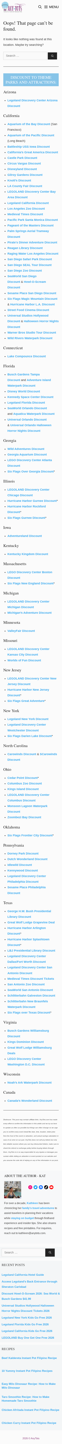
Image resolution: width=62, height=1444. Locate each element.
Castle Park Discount (22, 158)
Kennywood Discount (22, 870)
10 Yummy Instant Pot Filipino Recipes (27, 1370)
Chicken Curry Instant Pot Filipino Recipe (29, 1423)
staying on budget (22, 1218)
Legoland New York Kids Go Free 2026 (27, 1317)
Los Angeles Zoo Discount (26, 208)
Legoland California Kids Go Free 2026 (27, 1331)
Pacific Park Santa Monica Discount (32, 219)
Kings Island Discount (23, 789)
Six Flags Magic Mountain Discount (32, 298)
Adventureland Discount (24, 536)
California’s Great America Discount (32, 152)
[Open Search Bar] (40, 7)
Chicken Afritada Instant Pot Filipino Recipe (30, 1410)
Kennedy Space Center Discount (30, 397)
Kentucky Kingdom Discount (27, 554)
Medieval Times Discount (25, 214)
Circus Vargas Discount (24, 163)
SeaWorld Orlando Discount (27, 408)
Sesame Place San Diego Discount (31, 293)
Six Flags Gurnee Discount (26, 517)
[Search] (52, 55)
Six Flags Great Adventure (25, 701)
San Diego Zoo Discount (24, 270)
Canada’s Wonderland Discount (29, 1100)
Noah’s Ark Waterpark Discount (29, 1082)
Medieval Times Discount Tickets (30, 978)
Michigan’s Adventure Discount (29, 612)
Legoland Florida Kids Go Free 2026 (25, 1324)
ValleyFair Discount (21, 631)
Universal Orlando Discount (27, 419)
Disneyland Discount (22, 169)
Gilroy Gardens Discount (24, 175)
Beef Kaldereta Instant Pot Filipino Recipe (29, 1358)
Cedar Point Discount (22, 778)
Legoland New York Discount (27, 719)
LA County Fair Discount (24, 186)
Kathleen (32, 1203)
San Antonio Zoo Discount (26, 984)
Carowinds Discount (21, 754)
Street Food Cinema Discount (28, 310)
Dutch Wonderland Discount (27, 859)
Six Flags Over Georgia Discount (30, 471)
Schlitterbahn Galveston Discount (31, 995)
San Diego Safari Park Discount (29, 259)
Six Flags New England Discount (30, 583)
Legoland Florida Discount (26, 402)
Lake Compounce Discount (26, 356)
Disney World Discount (23, 391)
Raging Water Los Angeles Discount (32, 253)
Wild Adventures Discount (25, 449)
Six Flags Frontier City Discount (30, 835)
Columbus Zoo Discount (24, 783)
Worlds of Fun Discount (24, 660)
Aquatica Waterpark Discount (34, 413)
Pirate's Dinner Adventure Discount (32, 242)
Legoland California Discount (28, 203)
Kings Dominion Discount (25, 1042)
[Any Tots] (13, 7)
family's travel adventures (38, 1208)
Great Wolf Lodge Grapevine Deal (31, 922)
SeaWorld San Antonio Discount (30, 990)
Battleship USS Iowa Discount (28, 146)
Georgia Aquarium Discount (27, 454)
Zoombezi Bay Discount (24, 817)
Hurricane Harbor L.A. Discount (32, 304)
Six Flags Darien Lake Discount (29, 736)
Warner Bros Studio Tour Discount (31, 332)
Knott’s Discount (19, 180)
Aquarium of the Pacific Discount (30, 135)
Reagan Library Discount (25, 248)
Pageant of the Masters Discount (30, 225)
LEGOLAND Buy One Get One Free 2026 (28, 1337)
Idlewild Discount (19, 865)
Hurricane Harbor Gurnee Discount (32, 500)
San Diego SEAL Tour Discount (29, 265)
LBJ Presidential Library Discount (31, 950)
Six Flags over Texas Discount (28, 1012)
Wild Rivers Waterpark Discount (29, 338)
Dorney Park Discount (23, 853)
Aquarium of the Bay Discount (28, 124)
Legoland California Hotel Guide (23, 1274)
